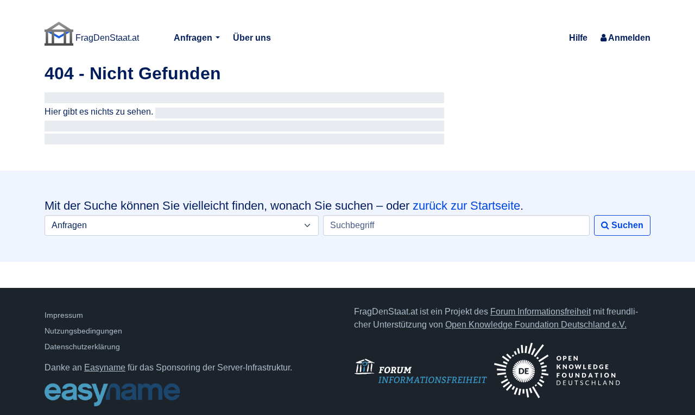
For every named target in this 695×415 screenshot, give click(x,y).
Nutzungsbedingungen (83, 330)
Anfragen (194, 37)
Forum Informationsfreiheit (540, 311)
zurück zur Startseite (466, 205)
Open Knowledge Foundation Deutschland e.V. (536, 324)
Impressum (64, 315)
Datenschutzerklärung (82, 346)
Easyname (104, 367)
